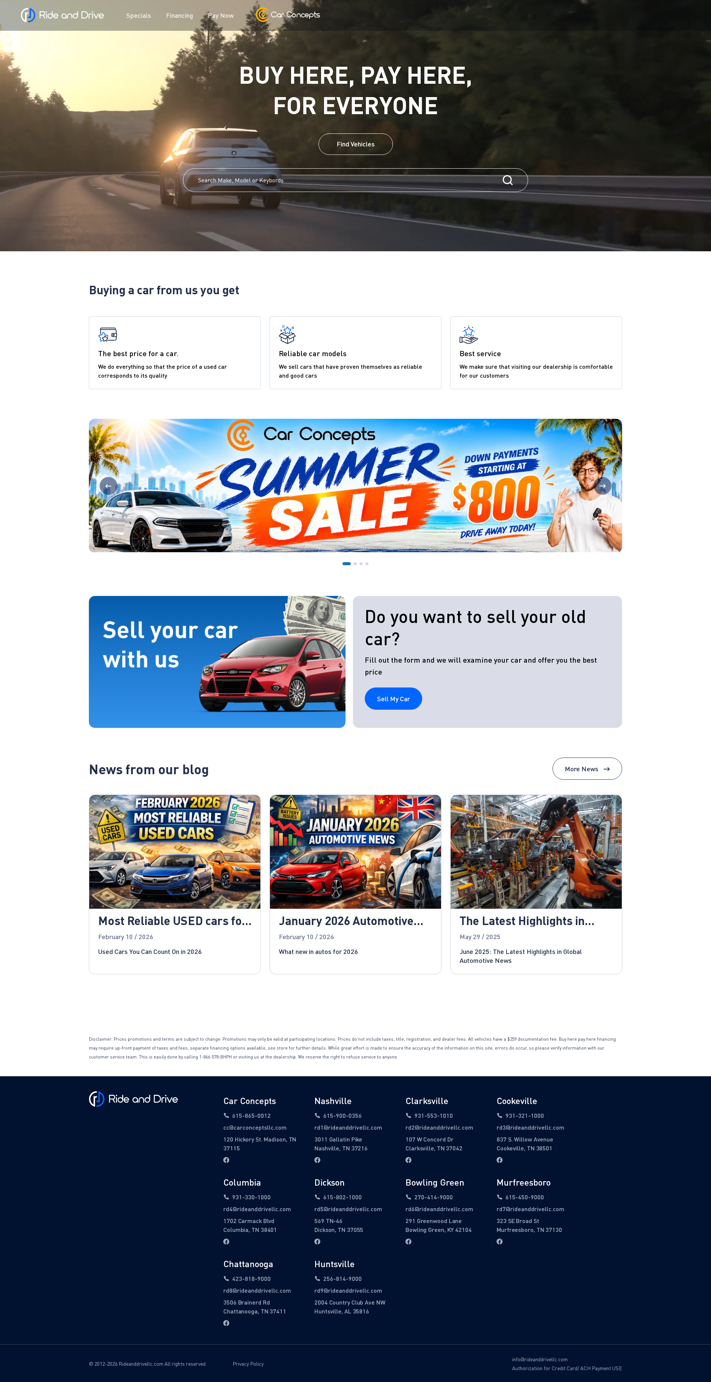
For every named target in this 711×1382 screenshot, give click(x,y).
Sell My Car (393, 699)
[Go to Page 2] (355, 564)
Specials (138, 15)
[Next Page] (602, 486)
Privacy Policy (248, 1364)
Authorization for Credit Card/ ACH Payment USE (567, 1368)
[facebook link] (226, 1160)
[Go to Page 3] (361, 564)
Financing (179, 15)
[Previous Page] (108, 486)
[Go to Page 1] (347, 564)
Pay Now (221, 15)
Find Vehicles (356, 144)
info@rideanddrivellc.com (540, 1359)
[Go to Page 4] (366, 564)
